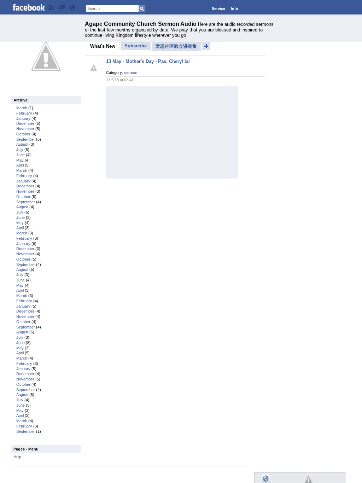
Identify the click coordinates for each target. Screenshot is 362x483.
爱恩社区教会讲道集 (176, 46)
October (23, 134)
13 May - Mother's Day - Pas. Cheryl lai (148, 61)
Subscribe (135, 45)
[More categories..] (206, 46)
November (25, 129)
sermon (130, 72)
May (20, 160)
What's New (102, 46)
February (24, 113)
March (21, 108)
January (23, 118)
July (19, 149)
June (20, 155)
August (22, 144)
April (20, 165)
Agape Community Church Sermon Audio (141, 24)
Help (17, 457)
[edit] (51, 8)
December (25, 123)
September (25, 139)
